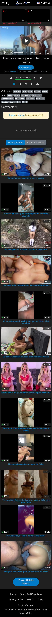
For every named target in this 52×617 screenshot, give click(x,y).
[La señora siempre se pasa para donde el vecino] (26, 340)
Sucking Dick (15, 102)
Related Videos (15, 142)
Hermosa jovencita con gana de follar (26, 464)
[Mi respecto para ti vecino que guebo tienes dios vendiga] (26, 305)
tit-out (24, 102)
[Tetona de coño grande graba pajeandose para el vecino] (26, 412)
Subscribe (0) (26, 67)
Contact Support (26, 605)
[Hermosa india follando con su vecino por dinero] (26, 269)
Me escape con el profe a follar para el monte (26, 249)
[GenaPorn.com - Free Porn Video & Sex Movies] (23, 3)
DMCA (30, 600)
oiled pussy (19, 99)
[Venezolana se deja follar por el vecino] (26, 161)
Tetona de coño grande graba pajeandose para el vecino (26, 429)
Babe (30, 91)
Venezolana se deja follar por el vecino (26, 178)
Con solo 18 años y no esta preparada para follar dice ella (26, 215)
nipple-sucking (7, 99)
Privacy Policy (16, 600)
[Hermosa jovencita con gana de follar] (26, 448)
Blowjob (37, 91)
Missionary (25, 95)
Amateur (17, 91)
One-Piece (30, 99)
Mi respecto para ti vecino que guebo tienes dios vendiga (26, 322)
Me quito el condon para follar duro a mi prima (26, 571)
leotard (17, 95)
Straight (5, 102)
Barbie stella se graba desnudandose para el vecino (26, 392)
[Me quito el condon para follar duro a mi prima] (26, 555)
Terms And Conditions (31, 594)
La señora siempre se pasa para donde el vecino (26, 357)
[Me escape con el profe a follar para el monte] (26, 233)
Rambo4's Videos (36, 142)
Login (13, 594)
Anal (24, 91)
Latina (44, 91)
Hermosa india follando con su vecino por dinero (26, 285)
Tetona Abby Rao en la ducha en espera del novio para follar (26, 501)
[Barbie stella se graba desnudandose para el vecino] (26, 376)
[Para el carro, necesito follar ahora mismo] (26, 519)
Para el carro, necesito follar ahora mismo (26, 536)
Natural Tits (36, 95)
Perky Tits (40, 99)
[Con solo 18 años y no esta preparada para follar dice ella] (26, 197)
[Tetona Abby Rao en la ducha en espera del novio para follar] (25, 484)
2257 (40, 600)
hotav (10, 95)
